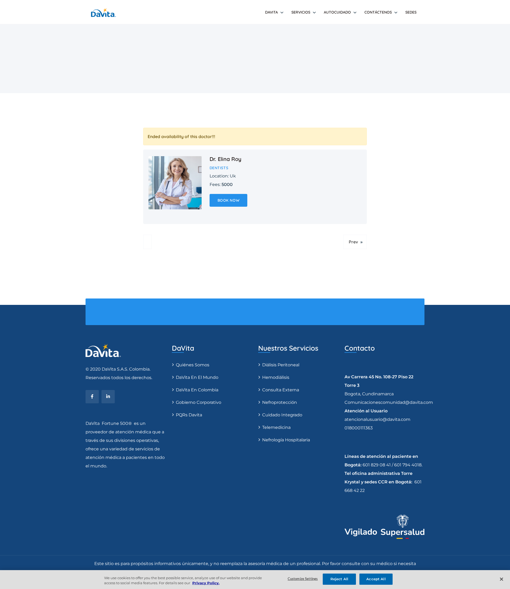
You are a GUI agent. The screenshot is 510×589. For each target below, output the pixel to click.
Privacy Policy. (205, 583)
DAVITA (271, 12)
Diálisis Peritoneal (280, 364)
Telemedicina (276, 427)
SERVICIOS (300, 12)
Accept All (375, 579)
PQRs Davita (189, 414)
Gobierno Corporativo (198, 402)
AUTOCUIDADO (337, 12)
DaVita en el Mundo (197, 377)
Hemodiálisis (275, 377)
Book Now (228, 200)
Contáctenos (378, 12)
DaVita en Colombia (197, 389)
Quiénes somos (192, 364)
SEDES (410, 12)
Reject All (339, 579)
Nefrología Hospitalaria (286, 439)
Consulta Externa (280, 389)
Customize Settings (303, 579)
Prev (353, 241)
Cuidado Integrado (282, 414)
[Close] (501, 579)
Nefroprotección (279, 402)
